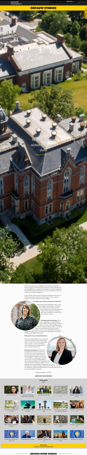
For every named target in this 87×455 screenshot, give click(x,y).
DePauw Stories (43, 8)
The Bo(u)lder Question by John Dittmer (44, 395)
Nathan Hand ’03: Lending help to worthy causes (44, 440)
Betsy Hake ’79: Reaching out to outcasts (44, 424)
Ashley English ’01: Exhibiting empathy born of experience (77, 395)
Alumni (64, 1)
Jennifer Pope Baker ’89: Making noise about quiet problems (11, 410)
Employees (60, 1)
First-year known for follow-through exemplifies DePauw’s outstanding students (27, 395)
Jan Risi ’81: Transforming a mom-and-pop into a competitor (27, 410)
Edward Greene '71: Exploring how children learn (77, 410)
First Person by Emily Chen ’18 (11, 395)
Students (52, 1)
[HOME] (2, 31)
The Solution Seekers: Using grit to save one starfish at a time (11, 440)
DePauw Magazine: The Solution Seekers (77, 439)
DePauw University (16, 3)
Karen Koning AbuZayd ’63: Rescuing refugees (28, 439)
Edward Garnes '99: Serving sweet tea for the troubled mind (60, 425)
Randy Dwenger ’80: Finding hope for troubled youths (44, 410)
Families (56, 1)
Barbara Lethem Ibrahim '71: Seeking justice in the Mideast (11, 425)
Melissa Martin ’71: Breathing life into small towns (77, 425)
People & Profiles (49, 376)
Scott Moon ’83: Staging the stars (28, 424)
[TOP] (2, 28)
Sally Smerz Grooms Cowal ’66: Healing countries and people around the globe (60, 410)
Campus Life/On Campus (38, 376)
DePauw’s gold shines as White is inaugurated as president (60, 440)
